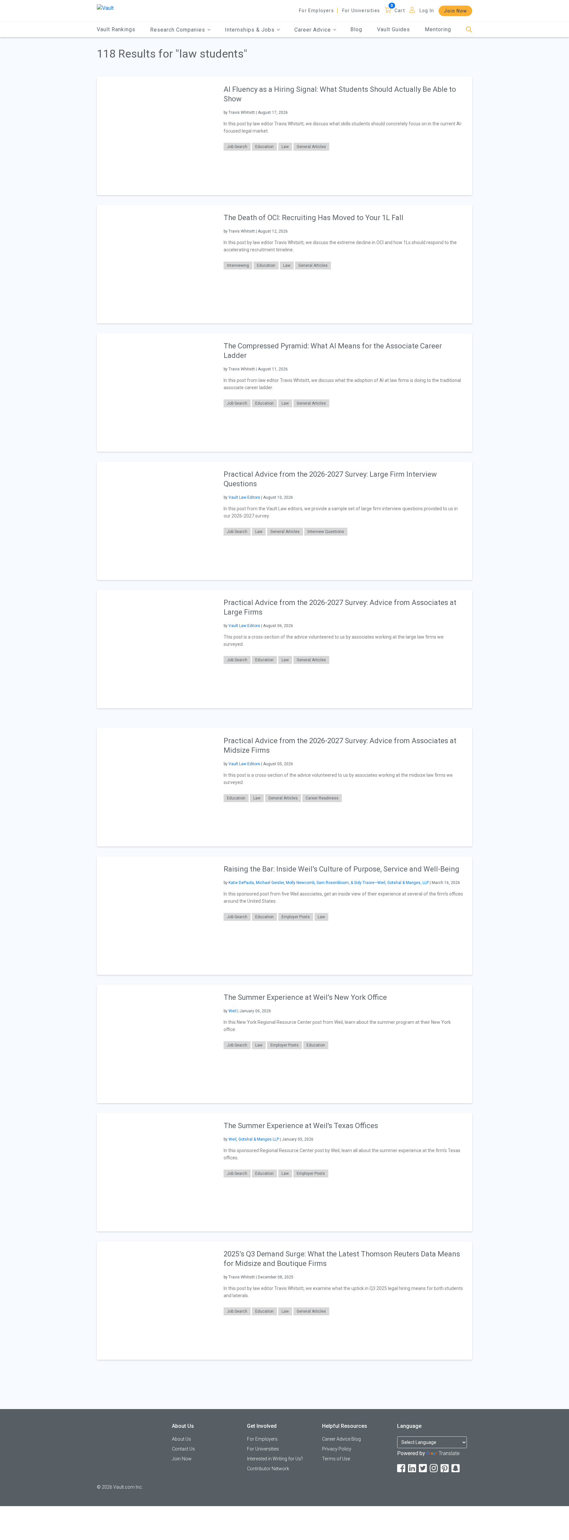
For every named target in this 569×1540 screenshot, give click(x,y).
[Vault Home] (105, 8)
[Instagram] (434, 1468)
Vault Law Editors (244, 497)
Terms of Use (336, 1458)
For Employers (316, 10)
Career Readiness (322, 798)
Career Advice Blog (341, 1439)
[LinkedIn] (412, 1468)
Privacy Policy (336, 1449)
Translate (449, 1453)
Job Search (237, 146)
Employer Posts (296, 917)
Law (285, 146)
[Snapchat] (456, 1468)
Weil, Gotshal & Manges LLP (254, 1139)
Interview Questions (326, 531)
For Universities (361, 10)
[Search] (469, 30)
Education (264, 146)
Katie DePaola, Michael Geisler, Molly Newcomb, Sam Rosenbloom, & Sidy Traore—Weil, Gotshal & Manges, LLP (329, 882)
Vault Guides (393, 29)
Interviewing (238, 265)
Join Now (455, 10)
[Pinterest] (445, 1468)
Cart (399, 10)
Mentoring (438, 29)
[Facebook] (401, 1468)
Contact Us (183, 1449)
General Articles (311, 146)
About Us (181, 1439)
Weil (232, 1011)
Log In (427, 10)
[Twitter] (423, 1468)
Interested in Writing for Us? (275, 1458)
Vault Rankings (116, 29)
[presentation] (156, 136)
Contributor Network (268, 1468)
